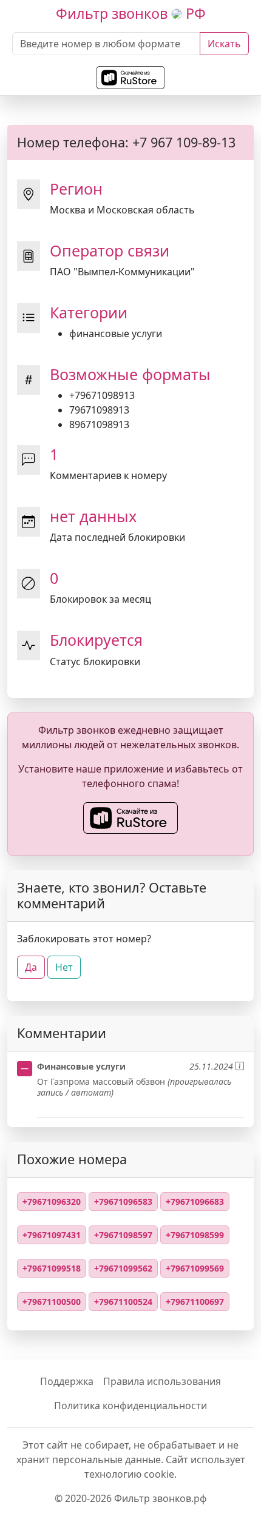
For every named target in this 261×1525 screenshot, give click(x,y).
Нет (64, 967)
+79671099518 (51, 1268)
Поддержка (66, 1381)
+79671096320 (51, 1201)
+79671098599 (195, 1235)
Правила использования (162, 1381)
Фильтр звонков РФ (131, 13)
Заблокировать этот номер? (84, 938)
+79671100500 (51, 1301)
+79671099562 (123, 1268)
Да (31, 967)
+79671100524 (123, 1301)
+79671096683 (195, 1201)
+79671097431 (51, 1235)
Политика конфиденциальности (130, 1405)
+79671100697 (195, 1301)
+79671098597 (123, 1235)
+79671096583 (123, 1201)
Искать (224, 43)
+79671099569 (195, 1268)
